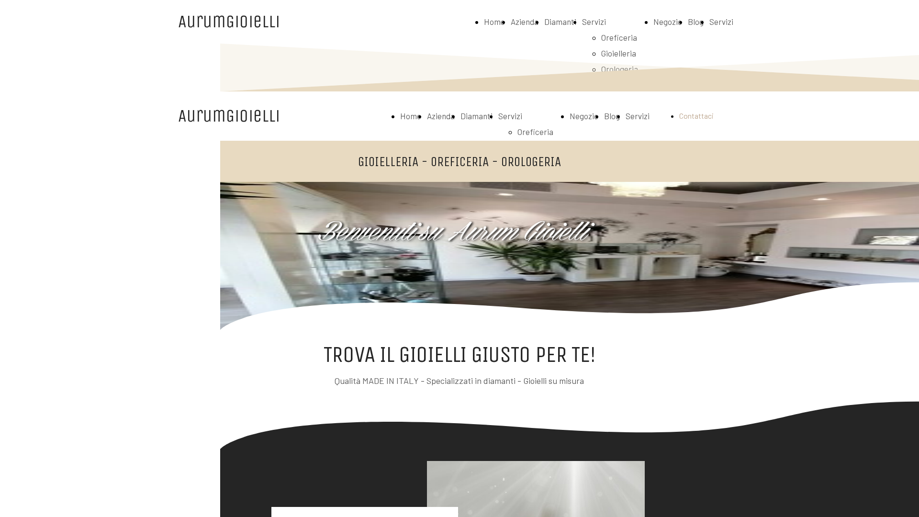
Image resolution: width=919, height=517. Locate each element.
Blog (696, 21)
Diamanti (560, 21)
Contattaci (696, 115)
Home (494, 21)
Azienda (524, 21)
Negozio (667, 21)
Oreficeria (619, 37)
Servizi (594, 21)
